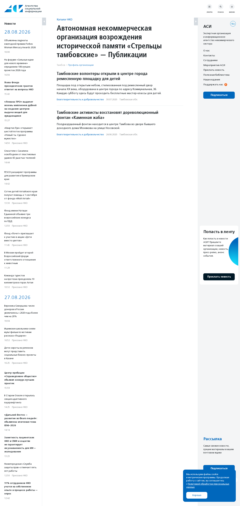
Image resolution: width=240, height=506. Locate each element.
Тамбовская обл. (128, 99)
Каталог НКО (64, 19)
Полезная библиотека (216, 74)
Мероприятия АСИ (214, 65)
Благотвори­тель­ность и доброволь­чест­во (80, 99)
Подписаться (219, 95)
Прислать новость (213, 69)
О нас (206, 50)
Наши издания (211, 79)
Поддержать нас (213, 84)
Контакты (209, 55)
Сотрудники (210, 60)
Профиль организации (81, 64)
